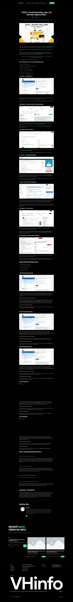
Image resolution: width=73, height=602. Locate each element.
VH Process (12, 567)
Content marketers (49, 46)
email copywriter (37, 402)
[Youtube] (62, 591)
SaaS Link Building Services (27, 564)
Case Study (12, 569)
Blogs (43, 564)
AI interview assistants (29, 301)
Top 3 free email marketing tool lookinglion (28, 475)
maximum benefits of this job (46, 232)
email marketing (29, 150)
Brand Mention (25, 569)
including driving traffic (40, 53)
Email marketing (22, 49)
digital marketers (38, 49)
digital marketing (42, 468)
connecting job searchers (35, 228)
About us (12, 566)
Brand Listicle (24, 570)
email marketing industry (40, 124)
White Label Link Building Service (28, 566)
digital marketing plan (38, 52)
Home (11, 564)
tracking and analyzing (50, 368)
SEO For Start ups (25, 567)
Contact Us (12, 570)
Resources (44, 566)
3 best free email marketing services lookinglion (28, 59)
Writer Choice (28, 73)
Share (26, 545)
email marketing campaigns (42, 293)
